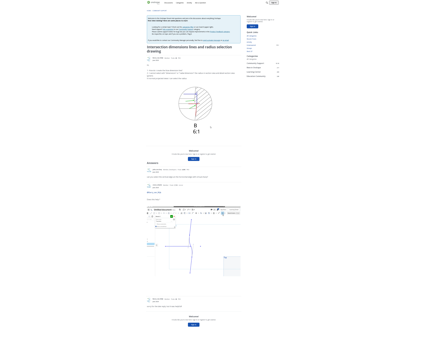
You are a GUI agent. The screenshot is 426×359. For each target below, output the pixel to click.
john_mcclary (157, 169)
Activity (249, 42)
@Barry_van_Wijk (154, 192)
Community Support (186, 29)
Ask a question (168, 29)
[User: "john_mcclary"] (149, 170)
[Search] (267, 3)
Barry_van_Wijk (158, 58)
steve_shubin (157, 185)
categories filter (188, 27)
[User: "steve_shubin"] (149, 186)
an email (226, 40)
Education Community (263, 76)
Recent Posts (251, 39)
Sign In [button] (193, 159)
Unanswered (263, 45)
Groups (249, 48)
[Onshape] (153, 2)
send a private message (211, 40)
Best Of (249, 51)
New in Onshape (263, 67)
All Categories (252, 36)
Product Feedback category (220, 32)
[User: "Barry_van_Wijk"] (149, 59)
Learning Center (263, 72)
